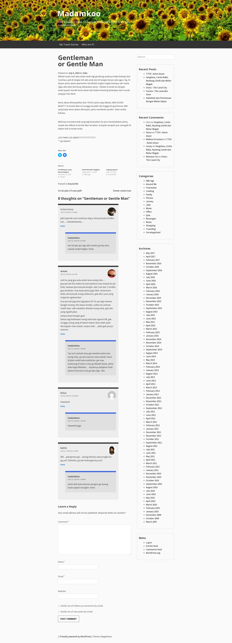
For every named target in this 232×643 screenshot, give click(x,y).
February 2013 (153, 390)
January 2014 (152, 370)
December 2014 (153, 339)
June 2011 (151, 452)
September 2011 (154, 442)
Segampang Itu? (112, 170)
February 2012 (153, 425)
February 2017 (153, 259)
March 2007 (151, 521)
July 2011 (150, 449)
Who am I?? (88, 44)
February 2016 (153, 291)
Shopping (150, 225)
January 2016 (152, 294)
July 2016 (150, 277)
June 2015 (151, 318)
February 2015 (153, 332)
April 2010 (150, 501)
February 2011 (153, 466)
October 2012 (152, 404)
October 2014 (152, 346)
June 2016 (151, 280)
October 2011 (152, 439)
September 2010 (154, 483)
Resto (149, 222)
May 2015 (150, 321)
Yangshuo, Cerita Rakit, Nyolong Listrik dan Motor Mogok (158, 81)
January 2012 (152, 428)
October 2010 (152, 480)
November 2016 (153, 263)
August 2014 (151, 353)
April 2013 (150, 383)
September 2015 (154, 308)
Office (149, 211)
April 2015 (150, 325)
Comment (63, 521)
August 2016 (151, 273)
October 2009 (152, 518)
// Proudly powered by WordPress (74, 636)
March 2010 (151, 504)
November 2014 (153, 342)
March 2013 (151, 387)
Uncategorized (153, 232)
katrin (63, 447)
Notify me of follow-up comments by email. (82, 605)
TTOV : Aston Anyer (155, 73)
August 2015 (151, 311)
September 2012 (154, 408)
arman (63, 271)
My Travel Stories (68, 44)
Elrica (63, 392)
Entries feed (152, 545)
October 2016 (152, 266)
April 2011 (150, 459)
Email (61, 576)
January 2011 (152, 470)
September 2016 (154, 270)
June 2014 (151, 356)
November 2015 (153, 301)
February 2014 (153, 366)
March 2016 (151, 287)
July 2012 (150, 411)
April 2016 (150, 284)
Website (62, 591)
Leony (149, 146)
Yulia (85, 73)
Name (61, 561)
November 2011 (153, 435)
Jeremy (149, 201)
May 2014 (150, 359)
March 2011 (151, 463)
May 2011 (150, 456)
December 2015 (153, 297)
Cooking (150, 191)
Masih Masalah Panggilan (91, 170)
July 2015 (150, 315)
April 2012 (150, 418)
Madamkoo (79, 13)
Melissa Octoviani (154, 139)
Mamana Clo (152, 156)
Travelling (151, 229)
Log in (149, 542)
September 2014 (154, 349)
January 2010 (152, 511)
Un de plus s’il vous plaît (70, 190)
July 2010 (150, 490)
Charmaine (151, 187)
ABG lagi (150, 180)
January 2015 (152, 335)
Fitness (149, 197)
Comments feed (154, 549)
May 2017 (150, 253)
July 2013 (150, 377)
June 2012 (151, 415)
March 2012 (151, 421)
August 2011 (151, 446)
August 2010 (151, 487)
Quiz (148, 215)
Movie (149, 208)
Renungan (151, 218)
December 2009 (153, 514)
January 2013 (152, 394)
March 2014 (151, 363)
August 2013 (151, 373)
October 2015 (152, 304)
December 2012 (153, 397)
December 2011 (153, 432)
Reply (62, 226)
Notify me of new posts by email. (77, 611)
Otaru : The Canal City (156, 87)
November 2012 (153, 401)
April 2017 (150, 256)
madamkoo (74, 237)
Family (149, 194)
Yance (149, 132)
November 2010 (153, 477)
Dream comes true (122, 190)
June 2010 (151, 494)
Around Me (73, 183)
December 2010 (153, 473)
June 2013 (151, 380)
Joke (148, 204)
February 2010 (153, 508)
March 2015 (151, 328)
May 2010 (150, 497)
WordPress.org (153, 552)
